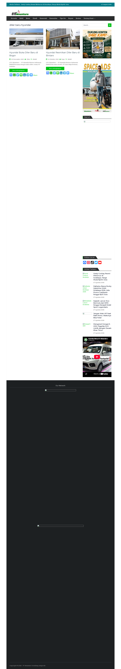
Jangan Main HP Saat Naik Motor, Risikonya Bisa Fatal (102, 316)
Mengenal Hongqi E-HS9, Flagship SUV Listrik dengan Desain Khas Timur (102, 327)
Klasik (35, 18)
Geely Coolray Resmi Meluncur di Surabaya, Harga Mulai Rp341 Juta (45, 4)
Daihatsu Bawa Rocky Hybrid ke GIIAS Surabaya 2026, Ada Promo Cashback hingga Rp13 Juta (102, 290)
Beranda (14, 18)
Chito (28, 59)
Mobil (21, 18)
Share (35, 75)
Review (78, 18)
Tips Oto (63, 18)
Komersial (43, 18)
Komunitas (53, 18)
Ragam (70, 18)
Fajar (63, 59)
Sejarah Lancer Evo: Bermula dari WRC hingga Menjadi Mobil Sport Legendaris (102, 304)
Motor (28, 18)
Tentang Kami (88, 18)
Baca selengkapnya (18, 70)
